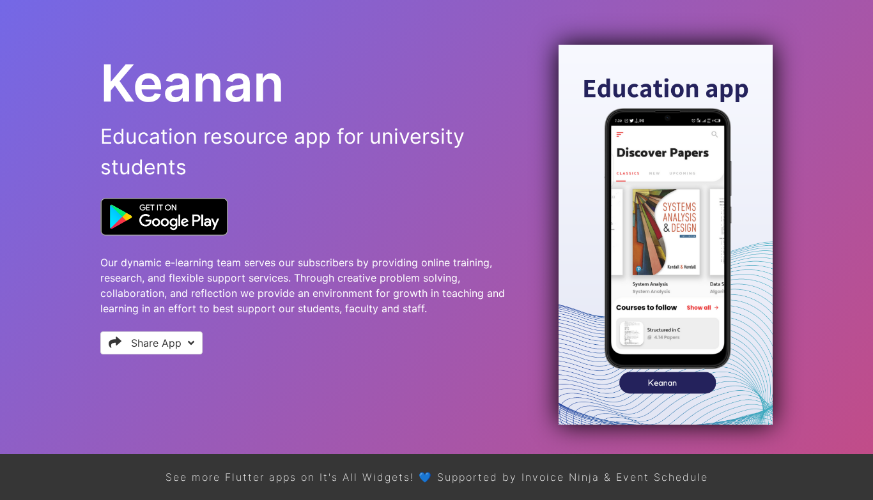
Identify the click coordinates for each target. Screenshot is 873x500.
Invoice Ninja (560, 477)
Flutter (245, 477)
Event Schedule (662, 477)
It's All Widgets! (367, 477)
